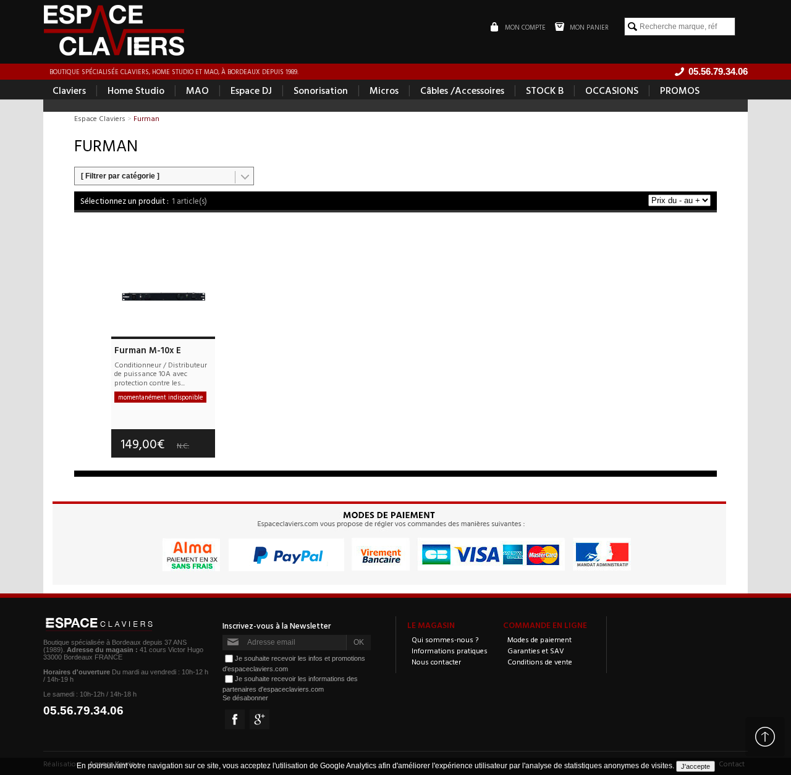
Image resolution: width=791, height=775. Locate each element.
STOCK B (545, 90)
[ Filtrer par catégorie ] (120, 176)
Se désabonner (245, 698)
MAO (197, 90)
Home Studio (136, 90)
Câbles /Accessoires (462, 90)
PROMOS (680, 90)
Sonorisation (321, 90)
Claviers (69, 90)
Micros (384, 90)
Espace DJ (251, 90)
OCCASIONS (611, 90)
